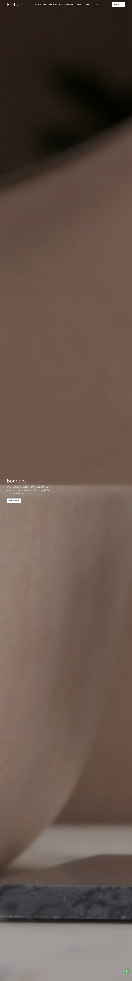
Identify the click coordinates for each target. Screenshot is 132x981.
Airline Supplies (55, 4)
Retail (79, 4)
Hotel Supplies (40, 4)
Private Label (68, 4)
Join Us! (95, 4)
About (86, 4)
